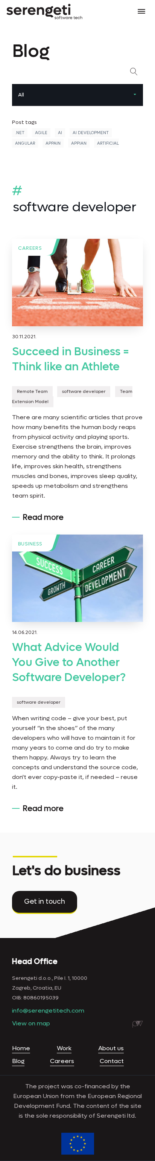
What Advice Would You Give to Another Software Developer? (69, 662)
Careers (30, 248)
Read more (43, 517)
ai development (91, 133)
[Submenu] (135, 95)
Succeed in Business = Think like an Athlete (70, 359)
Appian (79, 143)
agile (41, 133)
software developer (83, 391)
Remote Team (32, 391)
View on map (31, 1023)
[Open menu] (141, 11)
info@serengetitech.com (48, 1010)
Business (30, 544)
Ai (60, 133)
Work (64, 1048)
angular (25, 143)
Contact (112, 1061)
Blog (18, 1061)
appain (53, 143)
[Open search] (135, 71)
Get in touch (44, 901)
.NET (19, 133)
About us (111, 1048)
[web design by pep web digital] (137, 1024)
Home (21, 1048)
